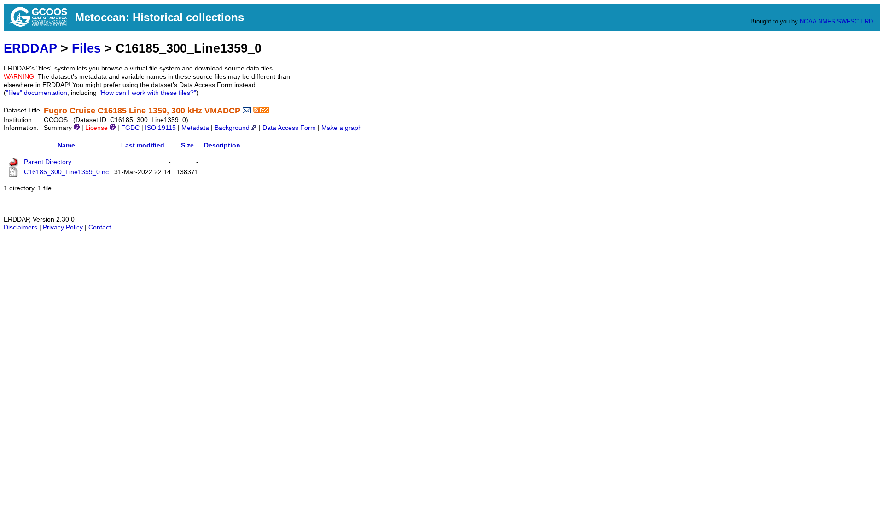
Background (232, 127)
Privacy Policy (63, 227)
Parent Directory (47, 162)
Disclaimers (20, 227)
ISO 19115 (160, 127)
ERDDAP (30, 48)
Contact (99, 227)
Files (86, 48)
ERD (867, 21)
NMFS (826, 21)
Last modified (142, 145)
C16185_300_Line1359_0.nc (66, 172)
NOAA (808, 21)
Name (66, 145)
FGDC (130, 127)
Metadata (195, 127)
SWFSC (848, 21)
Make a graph (341, 127)
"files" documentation (36, 92)
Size (187, 145)
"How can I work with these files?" (147, 92)
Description (222, 145)
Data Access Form (289, 127)
